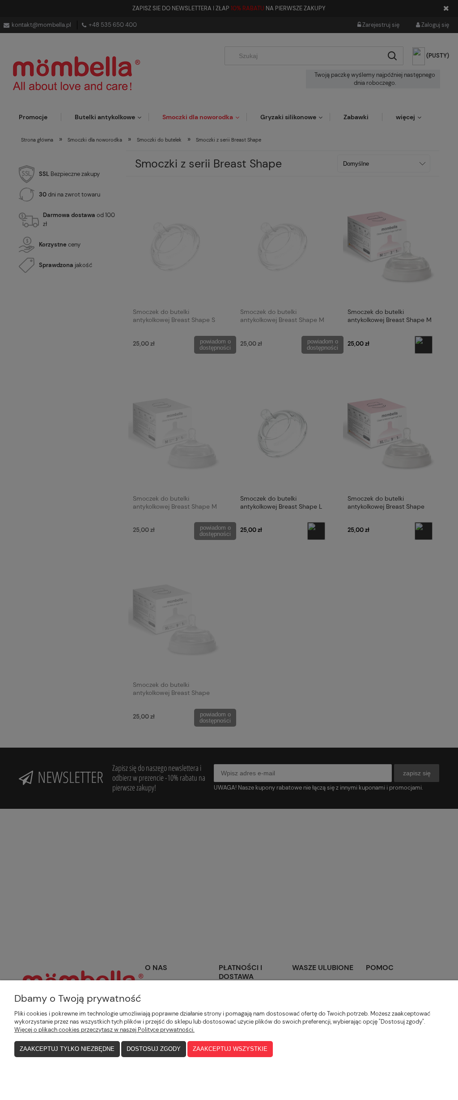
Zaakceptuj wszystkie (230, 1049)
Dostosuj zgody (154, 1049)
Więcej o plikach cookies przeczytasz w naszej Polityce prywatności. (104, 1029)
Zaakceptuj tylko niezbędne (67, 1049)
